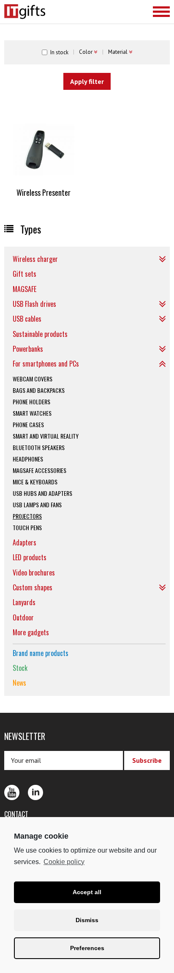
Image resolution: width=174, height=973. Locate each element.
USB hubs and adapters (42, 493)
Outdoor (23, 617)
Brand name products (40, 653)
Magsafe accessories (39, 470)
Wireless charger (35, 259)
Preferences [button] (87, 948)
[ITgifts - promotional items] (44, 11)
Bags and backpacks (39, 390)
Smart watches (32, 413)
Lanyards (24, 602)
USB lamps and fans (37, 504)
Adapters (24, 542)
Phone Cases (28, 424)
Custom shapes (32, 587)
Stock (20, 668)
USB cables (27, 319)
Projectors (27, 516)
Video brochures (34, 572)
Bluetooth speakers (39, 447)
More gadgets (31, 632)
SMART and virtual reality (46, 435)
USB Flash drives (34, 304)
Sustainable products (40, 334)
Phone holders (31, 401)
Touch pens (27, 527)
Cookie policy (64, 861)
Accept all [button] (87, 892)
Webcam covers (32, 378)
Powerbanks (28, 349)
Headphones (28, 458)
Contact (16, 814)
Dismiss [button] (87, 920)
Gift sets (24, 274)
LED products (29, 557)
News (19, 683)
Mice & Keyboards (35, 481)
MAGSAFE (24, 289)
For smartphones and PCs (46, 364)
